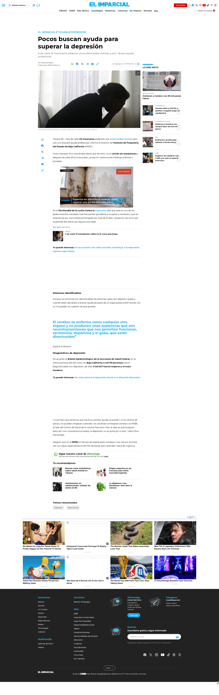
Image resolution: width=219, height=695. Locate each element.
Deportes (42, 617)
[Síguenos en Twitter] (196, 4)
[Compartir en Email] (92, 64)
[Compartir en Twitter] (82, 64)
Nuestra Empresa (82, 632)
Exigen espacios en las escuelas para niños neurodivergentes (120, 470)
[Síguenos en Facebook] (193, 4)
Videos (41, 647)
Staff (76, 613)
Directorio (78, 640)
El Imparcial (47, 32)
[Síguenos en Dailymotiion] (179, 654)
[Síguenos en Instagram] (200, 4)
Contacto (78, 644)
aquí (106, 456)
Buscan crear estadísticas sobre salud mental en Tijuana (78, 470)
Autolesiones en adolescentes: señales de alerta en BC (77, 485)
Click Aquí (134, 615)
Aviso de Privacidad (82, 621)
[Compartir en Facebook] (77, 64)
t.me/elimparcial (173, 600)
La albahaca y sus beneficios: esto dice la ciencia (120, 485)
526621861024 (134, 600)
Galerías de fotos (45, 644)
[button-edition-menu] (195, 11)
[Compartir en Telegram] (87, 64)
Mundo (41, 606)
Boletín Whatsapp (82, 602)
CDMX (72, 11)
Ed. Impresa (135, 11)
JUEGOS (63, 11)
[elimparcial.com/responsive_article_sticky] (217, 683)
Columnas (123, 11)
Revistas (148, 11)
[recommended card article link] (58, 236)
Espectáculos (44, 621)
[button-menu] (3, 5)
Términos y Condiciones (161, 643)
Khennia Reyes (47, 63)
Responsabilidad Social (84, 625)
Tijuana (63, 32)
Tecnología (43, 628)
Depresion (78, 32)
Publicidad (78, 651)
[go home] (46, 672)
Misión (76, 629)
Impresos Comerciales (84, 617)
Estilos (41, 624)
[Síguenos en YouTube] (204, 4)
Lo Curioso (42, 609)
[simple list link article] (162, 82)
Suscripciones (80, 647)
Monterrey (110, 11)
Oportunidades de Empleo (86, 636)
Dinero (41, 613)
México (41, 602)
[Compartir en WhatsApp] (72, 64)
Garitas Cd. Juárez (204, 11)
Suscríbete (180, 5)
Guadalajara (97, 11)
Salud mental (73, 508)
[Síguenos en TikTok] (208, 4)
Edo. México (83, 11)
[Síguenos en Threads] (212, 4)
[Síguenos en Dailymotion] (215, 4)
